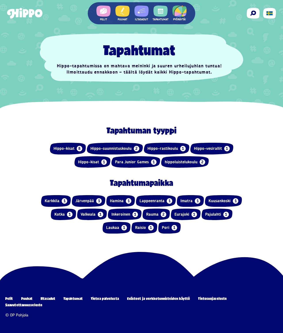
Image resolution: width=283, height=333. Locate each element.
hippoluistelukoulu (184, 162)
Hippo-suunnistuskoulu (114, 148)
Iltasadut (48, 298)
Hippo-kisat (67, 148)
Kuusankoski (222, 201)
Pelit (9, 298)
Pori (169, 227)
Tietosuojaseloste (212, 298)
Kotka (62, 214)
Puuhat (27, 298)
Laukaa (115, 227)
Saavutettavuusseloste (23, 304)
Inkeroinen (123, 214)
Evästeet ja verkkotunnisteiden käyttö (158, 298)
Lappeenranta (155, 201)
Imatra (189, 201)
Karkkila (55, 201)
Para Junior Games (135, 162)
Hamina (120, 201)
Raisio (143, 227)
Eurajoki (184, 214)
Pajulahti (216, 214)
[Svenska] (269, 13)
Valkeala (91, 214)
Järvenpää (87, 201)
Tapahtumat (73, 298)
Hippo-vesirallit (211, 148)
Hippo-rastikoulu (165, 148)
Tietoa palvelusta (105, 298)
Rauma (155, 214)
